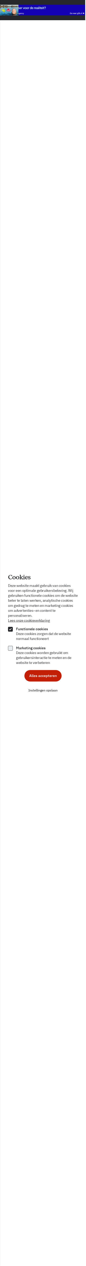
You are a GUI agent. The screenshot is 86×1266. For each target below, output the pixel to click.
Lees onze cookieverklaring (29, 620)
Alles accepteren (43, 675)
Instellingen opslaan (43, 690)
